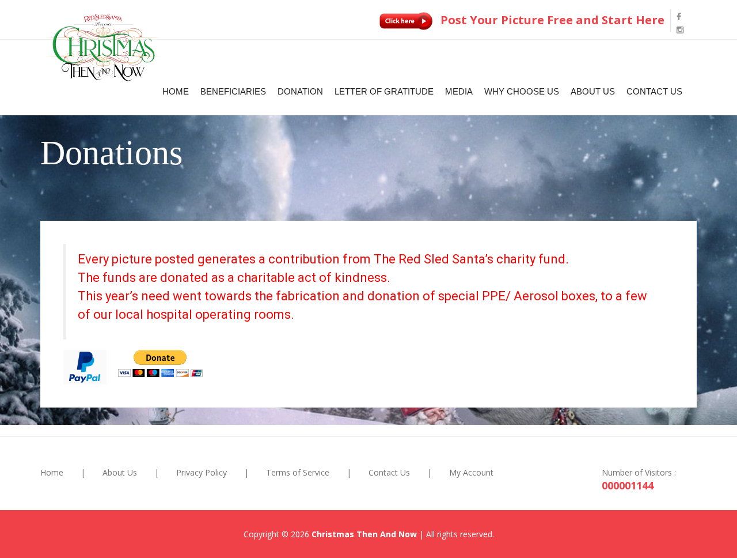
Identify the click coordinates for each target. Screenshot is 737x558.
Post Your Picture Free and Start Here (551, 20)
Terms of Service (297, 472)
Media (459, 91)
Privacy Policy (201, 472)
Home (175, 91)
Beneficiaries (233, 91)
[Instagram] (680, 29)
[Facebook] (679, 16)
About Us (593, 91)
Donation (300, 91)
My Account (471, 472)
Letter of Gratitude (384, 91)
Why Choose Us (521, 91)
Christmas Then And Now (364, 534)
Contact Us (654, 91)
